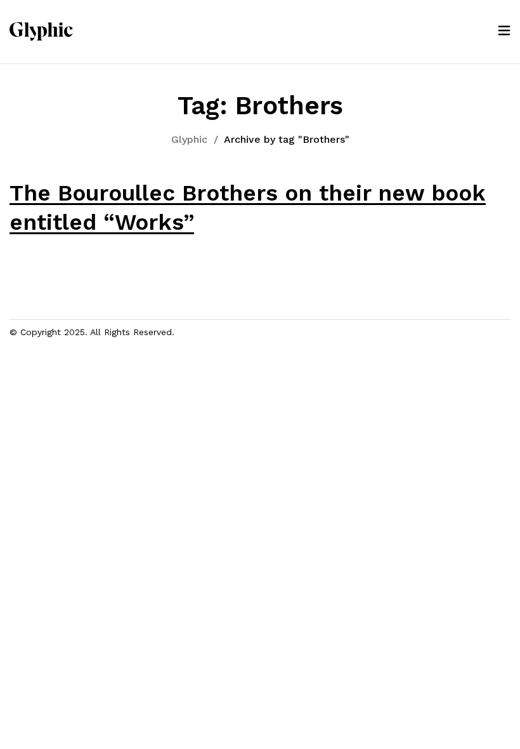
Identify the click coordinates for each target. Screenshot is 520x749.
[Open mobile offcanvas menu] (504, 31)
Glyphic (189, 139)
